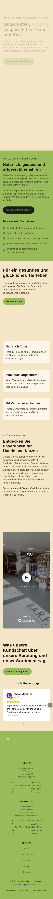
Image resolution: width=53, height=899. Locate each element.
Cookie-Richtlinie (39, 890)
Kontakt (26, 872)
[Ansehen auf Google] (25, 695)
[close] (6, 14)
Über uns (26, 866)
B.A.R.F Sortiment (26, 854)
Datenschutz (24, 890)
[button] (3, 705)
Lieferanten (26, 860)
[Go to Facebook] (23, 753)
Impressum (11, 890)
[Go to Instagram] (29, 753)
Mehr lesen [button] (27, 715)
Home (26, 849)
